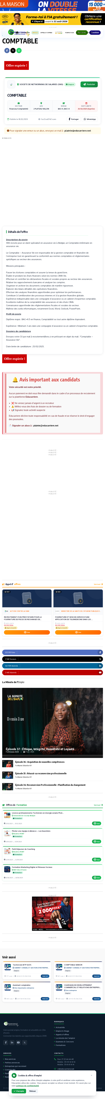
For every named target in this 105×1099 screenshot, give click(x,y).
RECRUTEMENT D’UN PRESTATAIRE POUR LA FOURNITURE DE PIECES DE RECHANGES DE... (23, 618)
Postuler (91, 84)
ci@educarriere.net (65, 1069)
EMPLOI (35, 32)
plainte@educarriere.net (45, 425)
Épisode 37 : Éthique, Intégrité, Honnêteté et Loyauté (40, 749)
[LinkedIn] (12, 1042)
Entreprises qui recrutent (15, 1066)
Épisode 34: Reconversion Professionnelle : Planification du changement (50, 785)
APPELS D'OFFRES (46, 32)
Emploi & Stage (62, 1031)
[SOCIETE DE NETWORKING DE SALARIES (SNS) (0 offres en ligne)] (11, 84)
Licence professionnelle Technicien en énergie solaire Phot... (38, 813)
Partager (75, 119)
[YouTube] (18, 1042)
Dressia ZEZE (13, 752)
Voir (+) (45, 976)
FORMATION (69, 32)
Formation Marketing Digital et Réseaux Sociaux (32, 867)
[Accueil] (17, 32)
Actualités (60, 1027)
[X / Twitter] (24, 1042)
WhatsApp (91, 119)
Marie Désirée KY (25, 766)
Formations (60, 1045)
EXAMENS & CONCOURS (85, 32)
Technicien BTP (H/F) (22, 965)
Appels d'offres (62, 1034)
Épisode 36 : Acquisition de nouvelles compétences (40, 762)
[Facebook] (5, 1042)
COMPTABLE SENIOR (73, 965)
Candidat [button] (95, 33)
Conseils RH (10, 1070)
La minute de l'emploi (65, 1038)
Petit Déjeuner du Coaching (23, 849)
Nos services (10, 1059)
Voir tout (97, 584)
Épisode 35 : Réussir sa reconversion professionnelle (41, 773)
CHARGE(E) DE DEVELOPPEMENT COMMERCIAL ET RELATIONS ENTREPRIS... (82, 986)
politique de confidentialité (27, 1086)
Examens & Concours (65, 1042)
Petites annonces (12, 1062)
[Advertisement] (13, 181)
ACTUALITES (25, 32)
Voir (28, 632)
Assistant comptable (21, 985)
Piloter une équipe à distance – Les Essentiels (31, 831)
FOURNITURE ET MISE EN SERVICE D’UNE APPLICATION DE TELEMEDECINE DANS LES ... (74, 618)
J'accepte (20, 1091)
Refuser (32, 1091)
